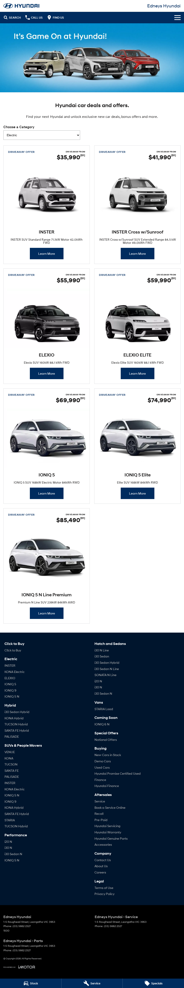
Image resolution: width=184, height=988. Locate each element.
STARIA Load (103, 709)
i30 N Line (101, 650)
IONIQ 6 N (102, 724)
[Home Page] (21, 6)
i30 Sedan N (13, 854)
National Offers (105, 740)
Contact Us (102, 860)
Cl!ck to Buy (12, 650)
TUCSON (11, 764)
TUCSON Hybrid (16, 724)
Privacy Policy (104, 894)
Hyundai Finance (106, 786)
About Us (101, 866)
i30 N (8, 848)
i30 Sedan (101, 656)
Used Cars (102, 767)
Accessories (103, 844)
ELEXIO (9, 678)
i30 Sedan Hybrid (16, 712)
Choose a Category (18, 127)
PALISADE (11, 736)
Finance (100, 780)
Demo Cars (102, 761)
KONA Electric (14, 672)
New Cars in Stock (107, 755)
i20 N (8, 841)
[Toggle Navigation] (177, 17)
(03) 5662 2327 (22, 926)
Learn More (46, 253)
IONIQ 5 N (11, 696)
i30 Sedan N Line (106, 669)
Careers (100, 872)
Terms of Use (103, 888)
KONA (8, 758)
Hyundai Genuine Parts (111, 838)
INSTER (9, 665)
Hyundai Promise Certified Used (117, 773)
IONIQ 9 (10, 690)
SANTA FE (11, 770)
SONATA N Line (105, 675)
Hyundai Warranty (107, 832)
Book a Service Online (109, 807)
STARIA (9, 820)
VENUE (9, 752)
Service (99, 801)
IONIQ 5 (10, 684)
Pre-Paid (100, 820)
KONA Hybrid (14, 718)
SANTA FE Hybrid (16, 730)
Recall (98, 813)
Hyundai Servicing (107, 826)
